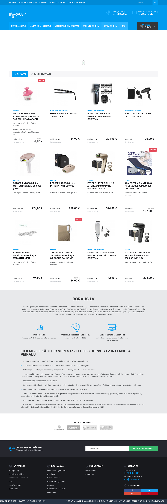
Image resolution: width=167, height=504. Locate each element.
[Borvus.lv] (17, 13)
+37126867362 (119, 14)
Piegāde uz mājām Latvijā (28, 2)
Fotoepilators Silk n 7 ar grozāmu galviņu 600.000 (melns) (138, 255)
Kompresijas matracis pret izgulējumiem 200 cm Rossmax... (138, 186)
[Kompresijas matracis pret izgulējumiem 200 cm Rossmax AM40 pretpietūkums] (139, 163)
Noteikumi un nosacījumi (56, 489)
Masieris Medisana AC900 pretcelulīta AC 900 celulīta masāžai (26, 116)
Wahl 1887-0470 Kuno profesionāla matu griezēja (99, 116)
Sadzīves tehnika (15, 485)
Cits (10, 481)
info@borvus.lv (145, 14)
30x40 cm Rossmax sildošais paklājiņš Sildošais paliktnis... (62, 255)
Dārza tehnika (14, 489)
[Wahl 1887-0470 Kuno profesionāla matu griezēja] (102, 93)
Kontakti (70, 2)
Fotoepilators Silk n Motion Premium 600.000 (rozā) (27, 186)
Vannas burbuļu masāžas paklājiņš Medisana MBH (24, 255)
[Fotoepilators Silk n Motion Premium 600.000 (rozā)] (27, 163)
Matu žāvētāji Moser (133, 111)
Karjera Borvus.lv (53, 478)
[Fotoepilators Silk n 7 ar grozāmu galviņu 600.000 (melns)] (139, 232)
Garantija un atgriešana (57, 2)
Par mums (12, 2)
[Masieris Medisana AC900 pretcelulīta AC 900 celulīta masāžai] (27, 93)
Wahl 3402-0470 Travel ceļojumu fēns (138, 115)
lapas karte (51, 492)
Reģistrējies (89, 474)
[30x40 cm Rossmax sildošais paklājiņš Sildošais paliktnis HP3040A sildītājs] (65, 232)
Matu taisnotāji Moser (59, 111)
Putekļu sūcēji (14, 471)
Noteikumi (43, 2)
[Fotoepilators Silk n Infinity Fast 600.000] (65, 163)
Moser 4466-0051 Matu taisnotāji (63, 115)
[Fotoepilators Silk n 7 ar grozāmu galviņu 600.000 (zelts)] (102, 163)
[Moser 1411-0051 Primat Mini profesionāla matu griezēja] (102, 232)
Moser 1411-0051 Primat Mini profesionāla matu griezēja (101, 255)
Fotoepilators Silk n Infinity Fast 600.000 (62, 184)
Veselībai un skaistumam (18, 478)
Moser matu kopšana (95, 111)
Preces (16, 111)
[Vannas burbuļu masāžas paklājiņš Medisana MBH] (27, 232)
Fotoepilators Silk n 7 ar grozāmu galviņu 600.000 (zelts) (100, 186)
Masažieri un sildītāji (16, 474)
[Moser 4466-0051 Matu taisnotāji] (65, 93)
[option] (83, 48)
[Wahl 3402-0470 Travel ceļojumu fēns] (139, 93)
